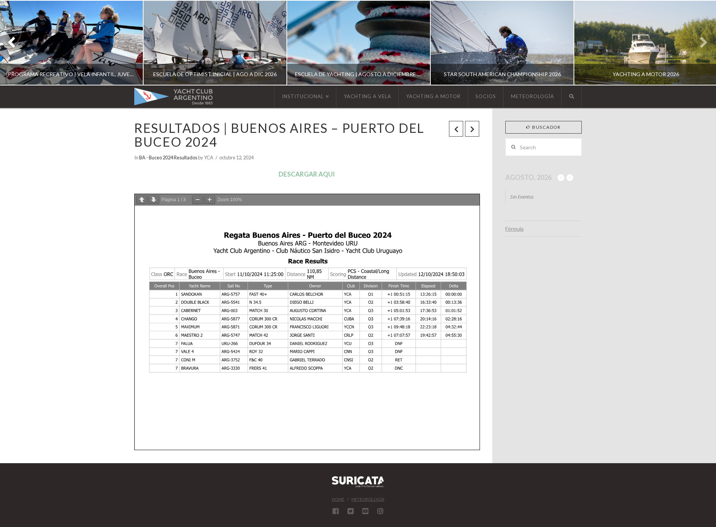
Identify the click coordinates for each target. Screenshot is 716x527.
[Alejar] (197, 200)
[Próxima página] (153, 200)
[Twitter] (351, 511)
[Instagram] (380, 511)
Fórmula (514, 228)
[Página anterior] (141, 200)
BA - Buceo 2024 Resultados (168, 157)
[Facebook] (336, 511)
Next (700, 42)
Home (338, 499)
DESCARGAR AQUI (307, 174)
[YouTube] (365, 511)
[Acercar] (209, 200)
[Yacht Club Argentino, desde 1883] (173, 96)
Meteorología (367, 499)
